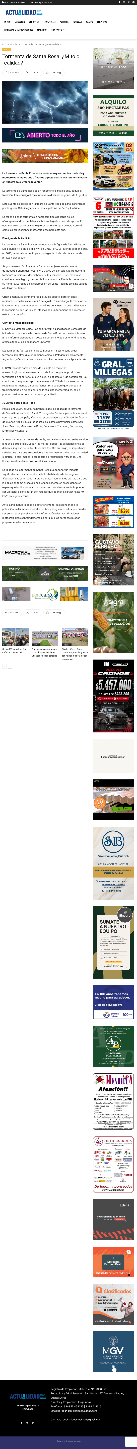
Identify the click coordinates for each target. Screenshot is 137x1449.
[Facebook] (119, 2)
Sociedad (14, 44)
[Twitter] (129, 2)
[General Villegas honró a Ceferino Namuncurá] (15, 637)
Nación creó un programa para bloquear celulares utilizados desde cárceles (44, 652)
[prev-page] (4, 666)
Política (36, 645)
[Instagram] (124, 2)
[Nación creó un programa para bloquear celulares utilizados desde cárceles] (45, 637)
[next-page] (10, 666)
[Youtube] (133, 2)
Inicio (4, 44)
